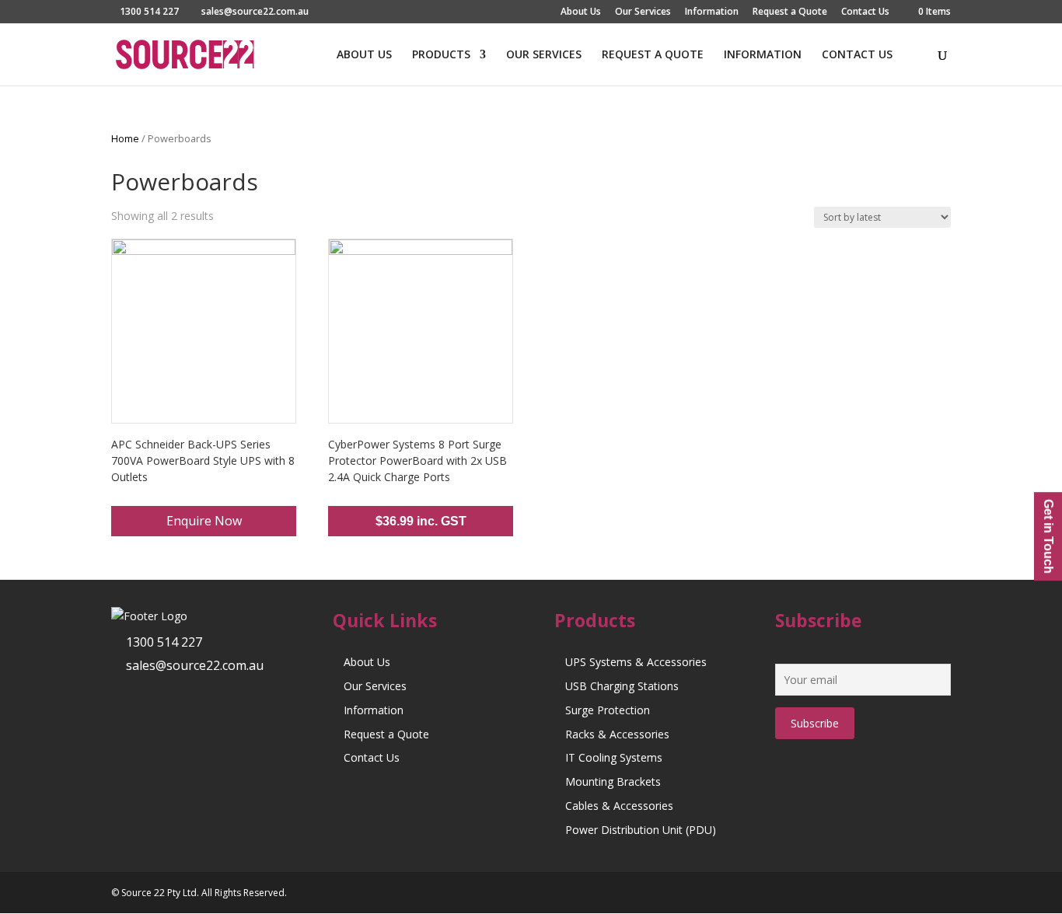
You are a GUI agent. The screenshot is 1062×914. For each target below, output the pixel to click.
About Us (581, 12)
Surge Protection (607, 710)
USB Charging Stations (622, 686)
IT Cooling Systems (613, 757)
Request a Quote (790, 12)
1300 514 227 (164, 642)
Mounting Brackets (613, 781)
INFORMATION (763, 55)
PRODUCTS (441, 55)
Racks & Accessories (617, 734)
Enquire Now (204, 520)
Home (125, 138)
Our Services (643, 12)
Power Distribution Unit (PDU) (640, 829)
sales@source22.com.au (195, 665)
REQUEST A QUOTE (653, 55)
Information (712, 12)
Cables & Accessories (619, 805)
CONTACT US (857, 55)
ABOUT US (364, 55)
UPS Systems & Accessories (636, 661)
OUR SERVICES (544, 55)
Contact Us (865, 12)
